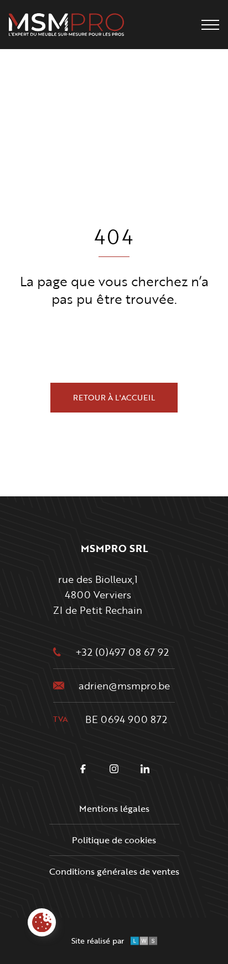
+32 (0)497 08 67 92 (122, 652)
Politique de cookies (114, 840)
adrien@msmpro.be (124, 685)
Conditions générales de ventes (114, 871)
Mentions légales (114, 808)
